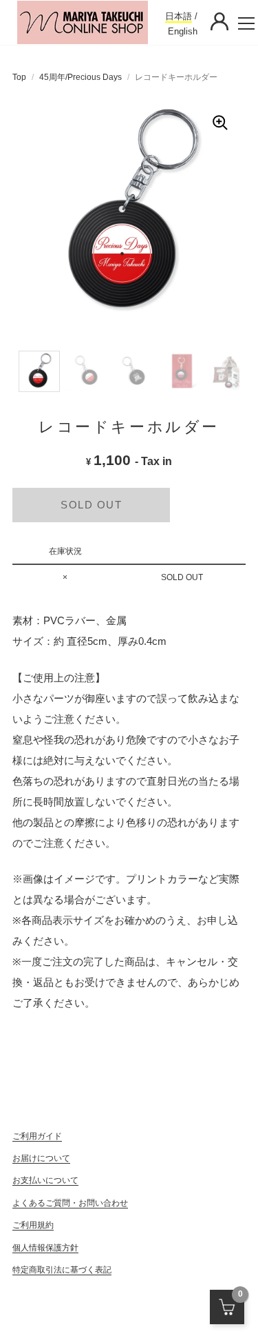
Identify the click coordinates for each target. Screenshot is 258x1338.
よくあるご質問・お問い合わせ (70, 1203)
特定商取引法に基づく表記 (61, 1270)
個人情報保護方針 (45, 1248)
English (182, 31)
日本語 (178, 16)
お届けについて (41, 1158)
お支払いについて (45, 1180)
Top (19, 77)
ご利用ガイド (37, 1136)
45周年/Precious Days (80, 77)
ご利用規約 (33, 1225)
